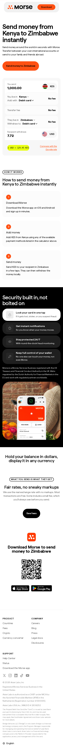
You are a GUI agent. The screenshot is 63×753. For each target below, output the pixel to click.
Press (34, 633)
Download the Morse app (16, 668)
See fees (31, 513)
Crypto (6, 633)
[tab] (31, 315)
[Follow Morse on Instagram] (10, 675)
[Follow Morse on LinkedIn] (16, 675)
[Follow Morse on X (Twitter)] (4, 675)
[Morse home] (20, 7)
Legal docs (37, 637)
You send (11, 84)
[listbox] (28, 100)
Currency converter (13, 637)
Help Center (9, 658)
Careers (35, 623)
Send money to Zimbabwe (20, 65)
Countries (8, 623)
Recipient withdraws (16, 132)
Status (6, 663)
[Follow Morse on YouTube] (27, 675)
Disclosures (37, 642)
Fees (5, 628)
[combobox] (49, 86)
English (10, 743)
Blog (33, 628)
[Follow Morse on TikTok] (21, 675)
